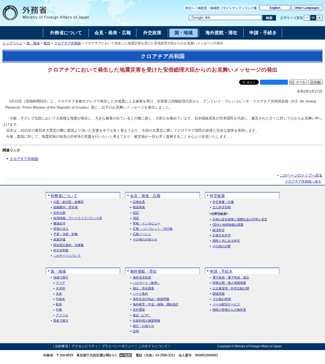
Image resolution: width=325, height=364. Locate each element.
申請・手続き (221, 271)
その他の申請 (222, 299)
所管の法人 (61, 229)
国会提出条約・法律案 (68, 245)
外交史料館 (61, 250)
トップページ (12, 43)
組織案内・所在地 (65, 207)
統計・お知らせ (143, 326)
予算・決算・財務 (65, 234)
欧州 (47, 43)
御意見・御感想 (208, 8)
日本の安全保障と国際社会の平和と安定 (240, 219)
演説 (136, 218)
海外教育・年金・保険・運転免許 (155, 304)
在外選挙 (139, 309)
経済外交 (219, 230)
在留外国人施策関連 (146, 320)
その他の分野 (222, 246)
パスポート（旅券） (146, 283)
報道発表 (139, 207)
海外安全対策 (142, 277)
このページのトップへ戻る (301, 175)
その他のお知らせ (145, 239)
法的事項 (61, 346)
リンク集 (251, 8)
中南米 (60, 299)
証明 (136, 331)
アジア (60, 283)
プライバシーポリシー (118, 346)
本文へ (189, 8)
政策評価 (59, 239)
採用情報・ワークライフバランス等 (77, 218)
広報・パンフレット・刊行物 (152, 229)
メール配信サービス (226, 304)
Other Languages (307, 8)
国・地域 (33, 43)
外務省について (64, 196)
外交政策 (217, 196)
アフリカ (62, 315)
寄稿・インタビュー (146, 223)
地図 (127, 355)
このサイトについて (67, 255)
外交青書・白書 (223, 202)
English (275, 8)
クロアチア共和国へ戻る (303, 181)
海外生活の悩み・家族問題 (151, 299)
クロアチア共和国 (67, 43)
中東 (59, 309)
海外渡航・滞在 (143, 271)
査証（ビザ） (142, 315)
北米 (59, 294)
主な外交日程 (222, 207)
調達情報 (219, 294)
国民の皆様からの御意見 (229, 309)
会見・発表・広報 (145, 196)
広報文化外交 (222, 235)
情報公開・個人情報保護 (229, 283)
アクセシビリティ (85, 346)
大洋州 (60, 288)
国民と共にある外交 (226, 240)
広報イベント (142, 234)
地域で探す (61, 277)
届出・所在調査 (143, 288)
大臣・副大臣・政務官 (68, 202)
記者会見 (139, 202)
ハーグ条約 (140, 294)
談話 (136, 213)
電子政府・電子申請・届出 (231, 277)
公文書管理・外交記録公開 (231, 288)
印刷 (317, 82)
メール (300, 82)
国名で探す (61, 320)
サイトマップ (232, 8)
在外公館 (59, 213)
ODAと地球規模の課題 (228, 225)
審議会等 (59, 223)
